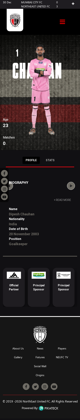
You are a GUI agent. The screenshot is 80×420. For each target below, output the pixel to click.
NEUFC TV (62, 357)
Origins (40, 375)
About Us (18, 348)
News (40, 348)
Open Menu (62, 22)
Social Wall (40, 366)
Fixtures (40, 357)
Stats (50, 160)
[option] (14, 287)
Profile (31, 160)
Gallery (18, 357)
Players (62, 348)
